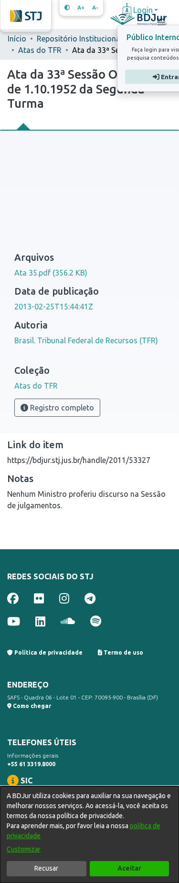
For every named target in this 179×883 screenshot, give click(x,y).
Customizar (24, 849)
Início (17, 38)
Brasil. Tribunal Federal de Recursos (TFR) (86, 340)
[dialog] (89, 834)
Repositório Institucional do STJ (84, 38)
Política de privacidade (48, 652)
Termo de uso (122, 652)
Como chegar (31, 706)
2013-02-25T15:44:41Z (53, 306)
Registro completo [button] (61, 407)
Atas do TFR (40, 50)
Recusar (46, 868)
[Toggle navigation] (161, 22)
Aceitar (129, 868)
